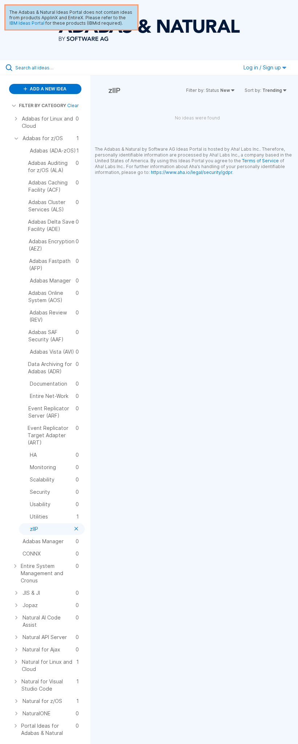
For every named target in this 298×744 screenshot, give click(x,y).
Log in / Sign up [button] (262, 67)
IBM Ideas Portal (26, 23)
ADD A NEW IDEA (48, 89)
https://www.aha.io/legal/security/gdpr (191, 172)
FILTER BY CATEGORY (42, 105)
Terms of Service (260, 160)
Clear (73, 105)
